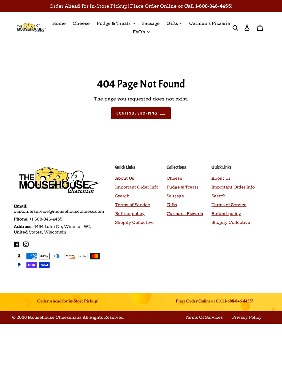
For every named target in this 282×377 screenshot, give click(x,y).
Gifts (172, 204)
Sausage (175, 195)
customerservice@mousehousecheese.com (59, 211)
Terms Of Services (204, 317)
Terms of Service (132, 204)
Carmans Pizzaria (185, 213)
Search (122, 195)
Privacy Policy (247, 317)
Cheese (174, 178)
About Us (124, 178)
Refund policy (130, 213)
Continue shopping (136, 113)
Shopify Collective (134, 222)
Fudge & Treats (183, 187)
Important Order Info (136, 187)
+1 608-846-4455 (45, 219)
